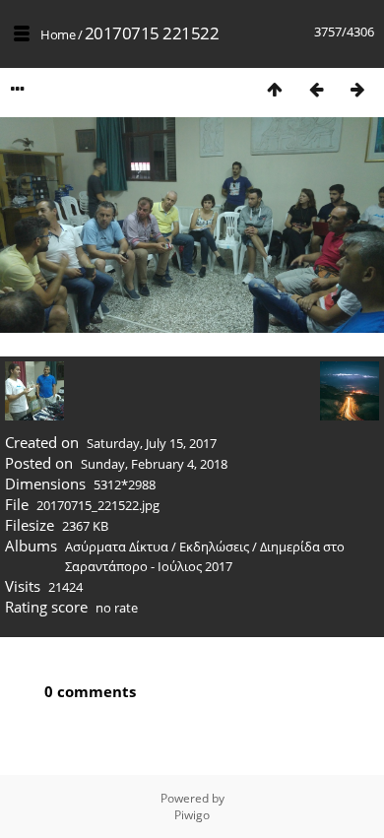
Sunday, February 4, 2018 (154, 464)
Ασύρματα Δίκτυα (116, 546)
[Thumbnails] (274, 89)
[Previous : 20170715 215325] (316, 89)
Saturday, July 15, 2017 (152, 443)
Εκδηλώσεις (214, 546)
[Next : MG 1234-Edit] (357, 89)
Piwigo (192, 814)
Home (57, 34)
